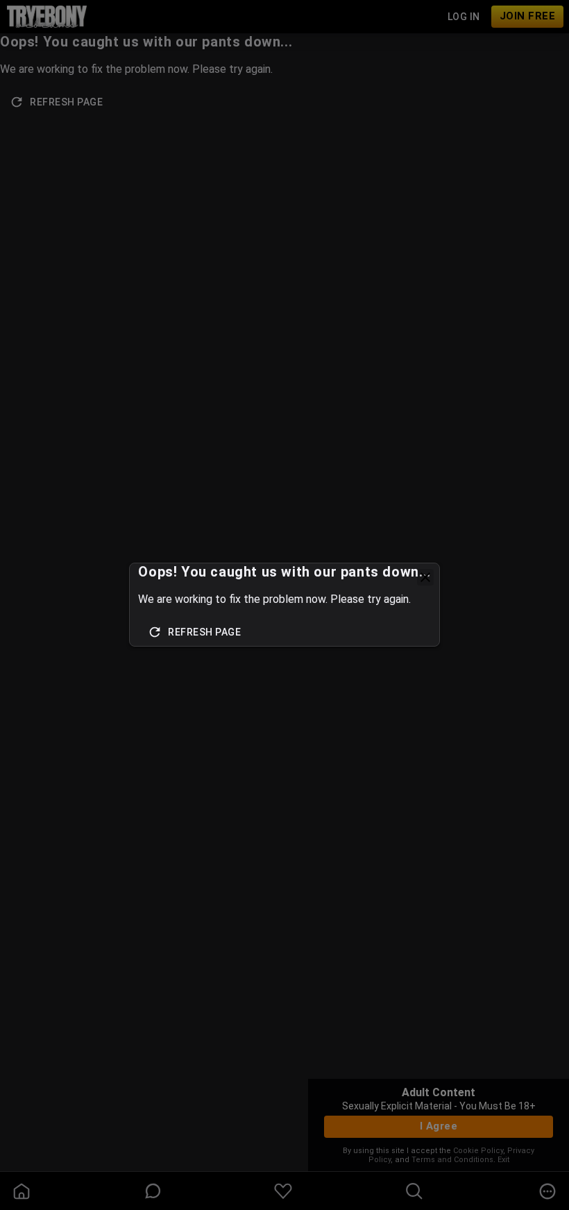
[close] (425, 577)
